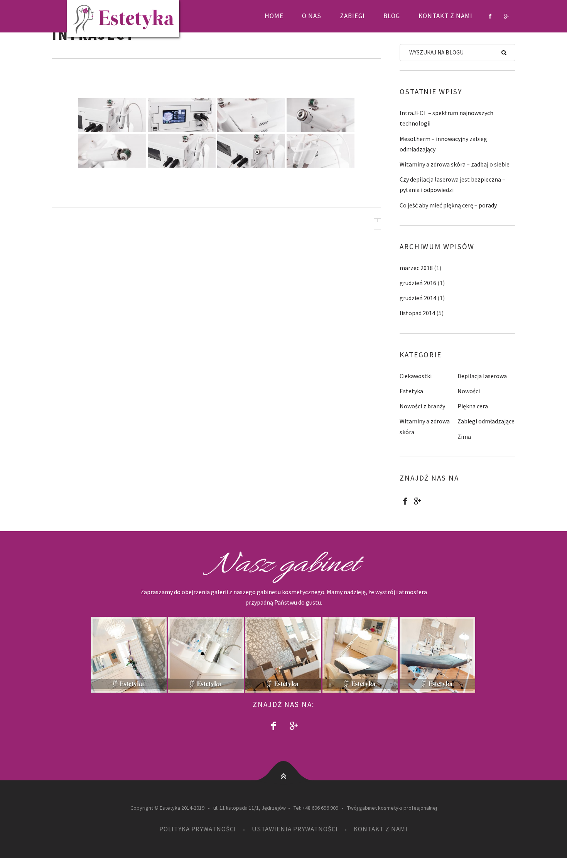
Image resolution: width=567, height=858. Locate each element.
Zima (464, 436)
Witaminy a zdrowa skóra (425, 426)
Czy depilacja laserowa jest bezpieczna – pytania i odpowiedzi (452, 184)
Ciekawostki (416, 376)
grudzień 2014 (418, 298)
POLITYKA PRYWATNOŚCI (197, 829)
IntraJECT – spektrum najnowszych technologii (446, 118)
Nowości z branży (422, 406)
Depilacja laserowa (482, 376)
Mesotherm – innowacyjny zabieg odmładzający (443, 144)
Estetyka (411, 391)
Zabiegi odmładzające (486, 421)
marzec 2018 (416, 268)
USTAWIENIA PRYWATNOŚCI (295, 829)
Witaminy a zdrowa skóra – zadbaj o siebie (455, 164)
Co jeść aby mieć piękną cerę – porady (448, 205)
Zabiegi (352, 16)
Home (274, 16)
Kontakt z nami (445, 16)
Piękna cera (472, 406)
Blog (391, 16)
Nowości (468, 391)
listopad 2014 (417, 313)
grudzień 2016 (418, 283)
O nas (311, 16)
